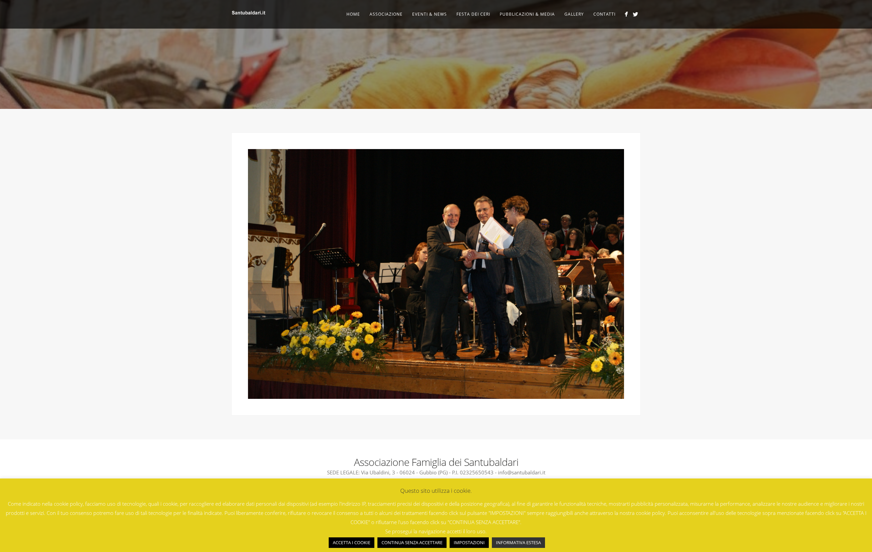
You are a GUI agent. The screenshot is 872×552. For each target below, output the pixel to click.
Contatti (604, 14)
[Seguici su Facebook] (626, 14)
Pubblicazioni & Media (527, 14)
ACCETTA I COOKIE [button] (351, 542)
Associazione (386, 14)
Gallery (574, 14)
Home (353, 14)
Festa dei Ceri (473, 14)
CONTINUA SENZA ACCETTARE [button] (412, 542)
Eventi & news (429, 14)
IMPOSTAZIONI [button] (469, 542)
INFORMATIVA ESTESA (518, 542)
